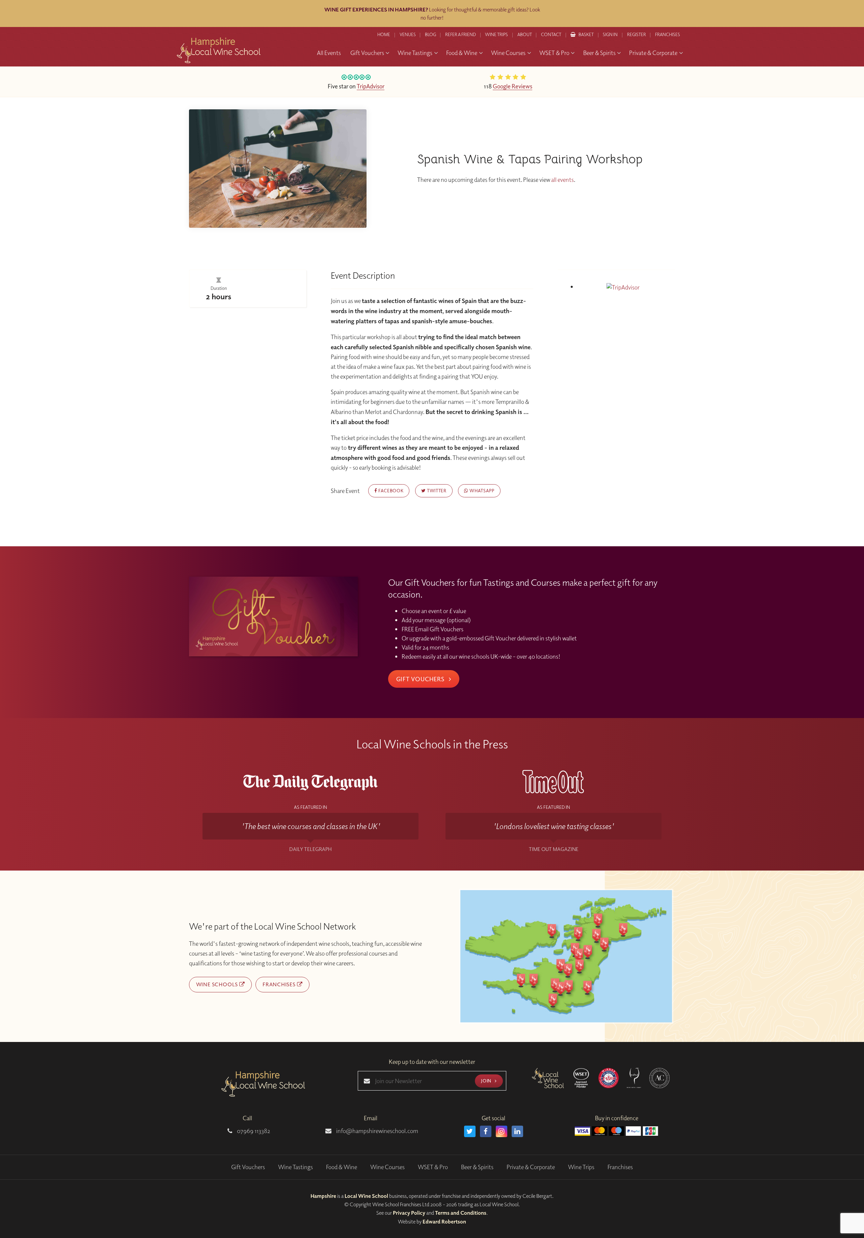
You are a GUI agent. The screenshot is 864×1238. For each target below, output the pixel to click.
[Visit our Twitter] (470, 1131)
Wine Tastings (295, 1167)
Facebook (390, 490)
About (524, 34)
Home (383, 34)
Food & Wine (341, 1167)
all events (562, 180)
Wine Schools (217, 984)
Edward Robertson (444, 1221)
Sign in (610, 34)
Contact (551, 34)
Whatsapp (481, 490)
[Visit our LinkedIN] (517, 1131)
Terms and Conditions (460, 1212)
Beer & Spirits (477, 1167)
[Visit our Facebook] (485, 1131)
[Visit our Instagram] (501, 1131)
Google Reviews (512, 86)
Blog (430, 34)
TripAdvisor (370, 86)
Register (636, 34)
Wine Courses (387, 1167)
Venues (408, 34)
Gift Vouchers (421, 679)
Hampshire (323, 1195)
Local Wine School (366, 1195)
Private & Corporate (531, 1167)
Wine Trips (581, 1167)
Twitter (436, 490)
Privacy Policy (409, 1212)
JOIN (486, 1080)
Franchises (667, 34)
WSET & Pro (433, 1167)
